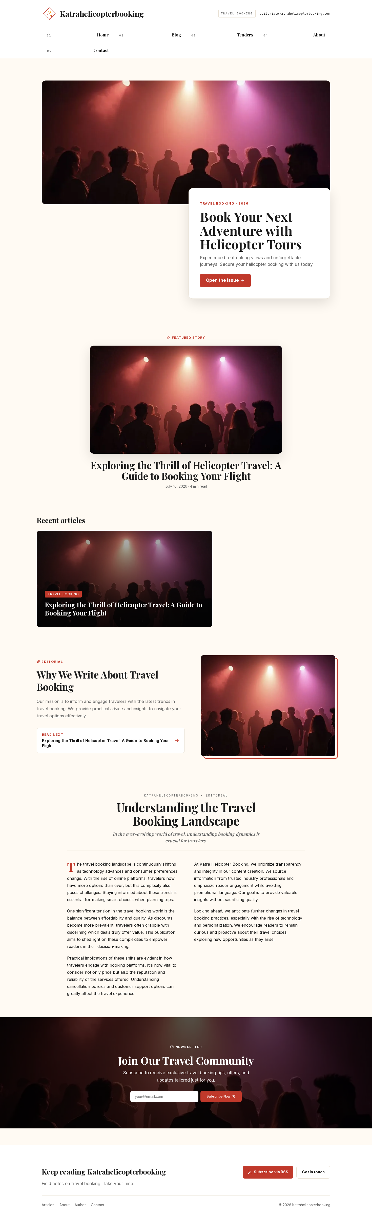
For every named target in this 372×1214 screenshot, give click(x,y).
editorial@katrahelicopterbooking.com (295, 13)
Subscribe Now (218, 1096)
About (64, 1205)
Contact (97, 1205)
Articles (48, 1205)
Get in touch (313, 1172)
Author (80, 1205)
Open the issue (222, 280)
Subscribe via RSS (271, 1172)
